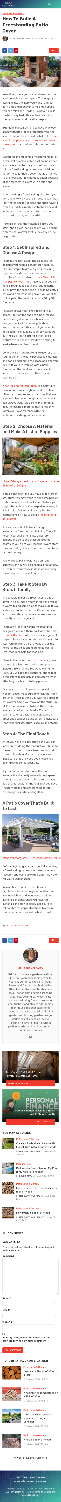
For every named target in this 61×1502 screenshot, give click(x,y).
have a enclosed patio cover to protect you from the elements (30, 140)
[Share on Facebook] (4, 50)
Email (6, 1310)
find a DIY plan (14, 635)
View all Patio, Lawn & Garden (28, 1457)
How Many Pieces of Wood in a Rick (40, 1373)
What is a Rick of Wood (37, 1439)
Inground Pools (24, 1164)
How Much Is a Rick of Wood (33, 1212)
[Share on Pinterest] (16, 50)
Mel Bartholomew (23, 38)
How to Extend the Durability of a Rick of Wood (36, 1189)
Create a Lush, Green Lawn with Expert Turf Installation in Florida (36, 1145)
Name (6, 1298)
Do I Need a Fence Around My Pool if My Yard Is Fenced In (36, 1170)
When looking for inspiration (19, 385)
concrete (40, 660)
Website (7, 1322)
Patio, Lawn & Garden (13, 13)
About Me (21, 1477)
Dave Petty (25, 1176)
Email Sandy (37, 1477)
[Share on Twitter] (10, 50)
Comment (8, 1256)
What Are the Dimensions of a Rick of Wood (40, 1394)
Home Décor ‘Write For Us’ (30, 1481)
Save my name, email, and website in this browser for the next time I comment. (26, 1339)
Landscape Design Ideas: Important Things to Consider (38, 1418)
